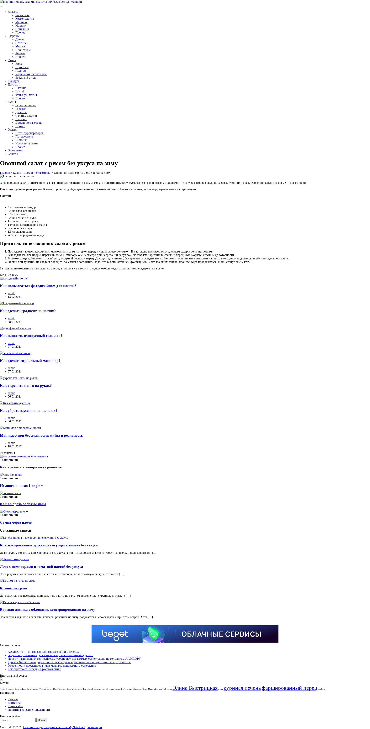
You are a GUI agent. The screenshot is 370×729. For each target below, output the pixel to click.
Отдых (12, 129)
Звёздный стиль (25, 77)
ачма (220, 689)
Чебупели (167, 689)
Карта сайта (15, 706)
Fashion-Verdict (39, 689)
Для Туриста (126, 689)
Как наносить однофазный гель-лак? (31, 336)
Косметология (24, 18)
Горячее (20, 108)
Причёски (22, 67)
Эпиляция (22, 29)
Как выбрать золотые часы (23, 504)
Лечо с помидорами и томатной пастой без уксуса (41, 567)
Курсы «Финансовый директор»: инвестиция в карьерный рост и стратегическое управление (69, 662)
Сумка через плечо (16, 522)
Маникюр (21, 22)
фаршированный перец (289, 688)
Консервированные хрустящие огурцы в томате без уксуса (49, 545)
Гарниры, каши (25, 105)
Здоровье (14, 36)
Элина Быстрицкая (195, 688)
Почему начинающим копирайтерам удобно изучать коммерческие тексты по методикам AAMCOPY (74, 658)
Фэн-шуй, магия (26, 94)
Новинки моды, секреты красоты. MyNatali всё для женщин (62, 727)
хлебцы (321, 689)
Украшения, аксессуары (31, 74)
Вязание (20, 88)
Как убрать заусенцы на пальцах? (28, 411)
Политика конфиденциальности (29, 709)
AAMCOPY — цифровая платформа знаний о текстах (43, 651)
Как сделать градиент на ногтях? (28, 311)
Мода (19, 63)
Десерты (21, 112)
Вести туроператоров (29, 133)
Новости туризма (26, 143)
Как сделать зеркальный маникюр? (30, 361)
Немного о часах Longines (21, 486)
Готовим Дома (113, 689)
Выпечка (21, 119)
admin (11, 293)
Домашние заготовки (29, 122)
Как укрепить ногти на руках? (26, 385)
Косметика (22, 15)
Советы (13, 153)
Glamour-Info (64, 689)
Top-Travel (88, 689)
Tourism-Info (100, 689)
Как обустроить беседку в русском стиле (34, 669)
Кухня (12, 101)
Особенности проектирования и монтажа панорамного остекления (52, 665)
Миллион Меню (140, 689)
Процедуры (23, 49)
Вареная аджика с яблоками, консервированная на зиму (47, 609)
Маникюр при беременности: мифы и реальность (41, 435)
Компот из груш (13, 588)
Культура (13, 81)
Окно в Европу (155, 689)
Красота (13, 11)
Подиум (20, 70)
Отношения (15, 150)
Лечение (21, 42)
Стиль (12, 60)
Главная (13, 699)
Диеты (19, 39)
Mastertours (77, 689)
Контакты (14, 702)
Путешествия (24, 136)
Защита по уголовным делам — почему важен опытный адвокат (50, 655)
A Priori (3, 689)
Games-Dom (52, 689)
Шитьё (19, 91)
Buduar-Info (13, 689)
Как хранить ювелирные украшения (31, 467)
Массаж (20, 46)
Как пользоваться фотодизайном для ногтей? (38, 286)
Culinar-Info (25, 689)
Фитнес (20, 53)
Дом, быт (14, 84)
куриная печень (242, 688)
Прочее (20, 32)
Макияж (20, 25)
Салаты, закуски (26, 115)
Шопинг (21, 140)
